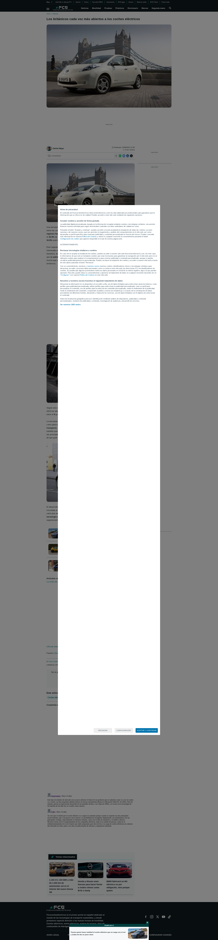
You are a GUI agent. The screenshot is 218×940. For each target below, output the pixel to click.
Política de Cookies (89, 236)
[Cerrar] (147, 922)
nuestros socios (93, 266)
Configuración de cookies (69, 239)
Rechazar (102, 730)
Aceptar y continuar (147, 730)
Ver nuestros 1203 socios (70, 304)
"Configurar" (64, 275)
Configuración (124, 730)
